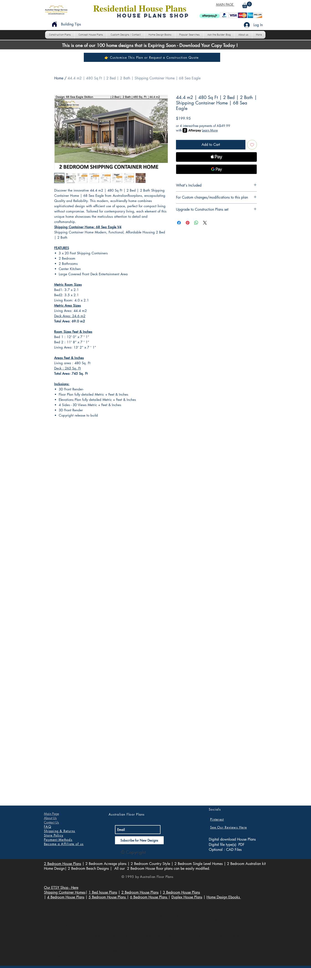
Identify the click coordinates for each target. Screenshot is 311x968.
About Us (50, 818)
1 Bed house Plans (103, 892)
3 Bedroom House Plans (181, 892)
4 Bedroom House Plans (65, 897)
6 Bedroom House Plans (149, 897)
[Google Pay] (216, 169)
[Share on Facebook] (179, 222)
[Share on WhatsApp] (196, 222)
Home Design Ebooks (223, 897)
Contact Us (51, 822)
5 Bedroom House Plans (108, 897)
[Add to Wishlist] (252, 144)
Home (58, 78)
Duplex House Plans (186, 897)
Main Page (51, 813)
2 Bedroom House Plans (62, 863)
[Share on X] (205, 222)
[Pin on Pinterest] (187, 222)
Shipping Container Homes (64, 892)
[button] (247, 5)
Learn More (210, 130)
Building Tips (71, 24)
